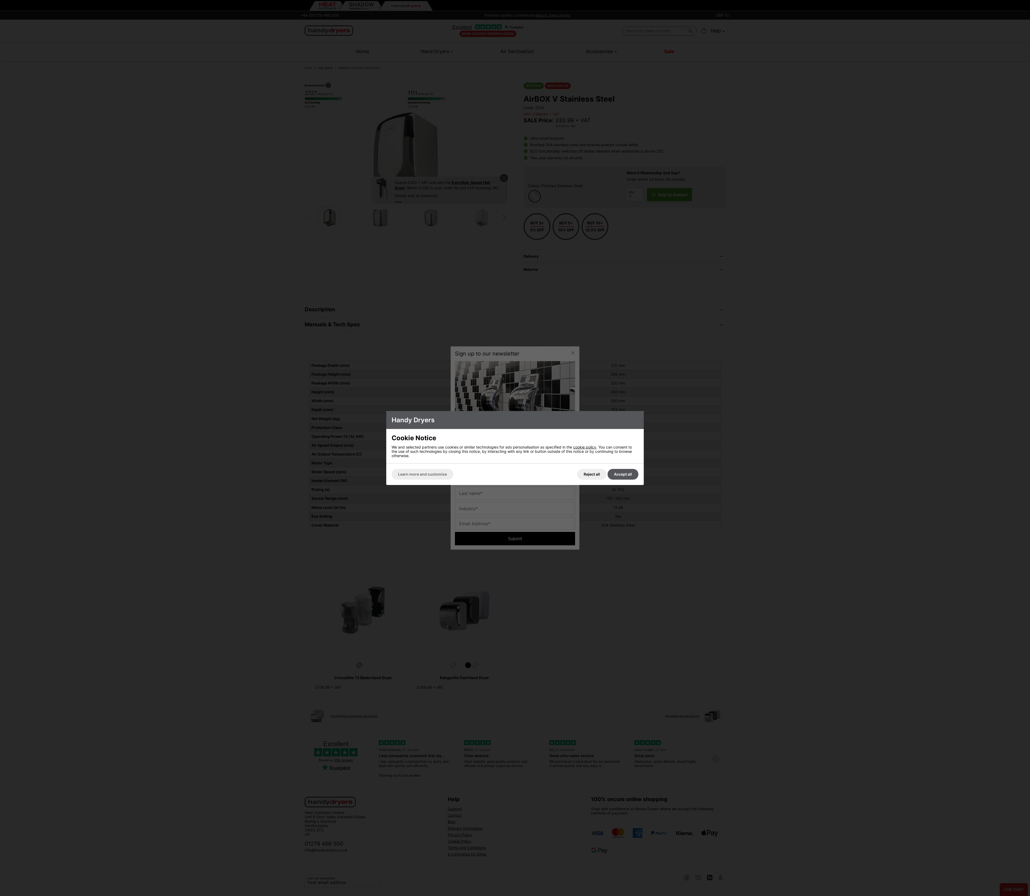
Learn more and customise (422, 474)
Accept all (623, 474)
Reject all (592, 474)
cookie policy (584, 447)
